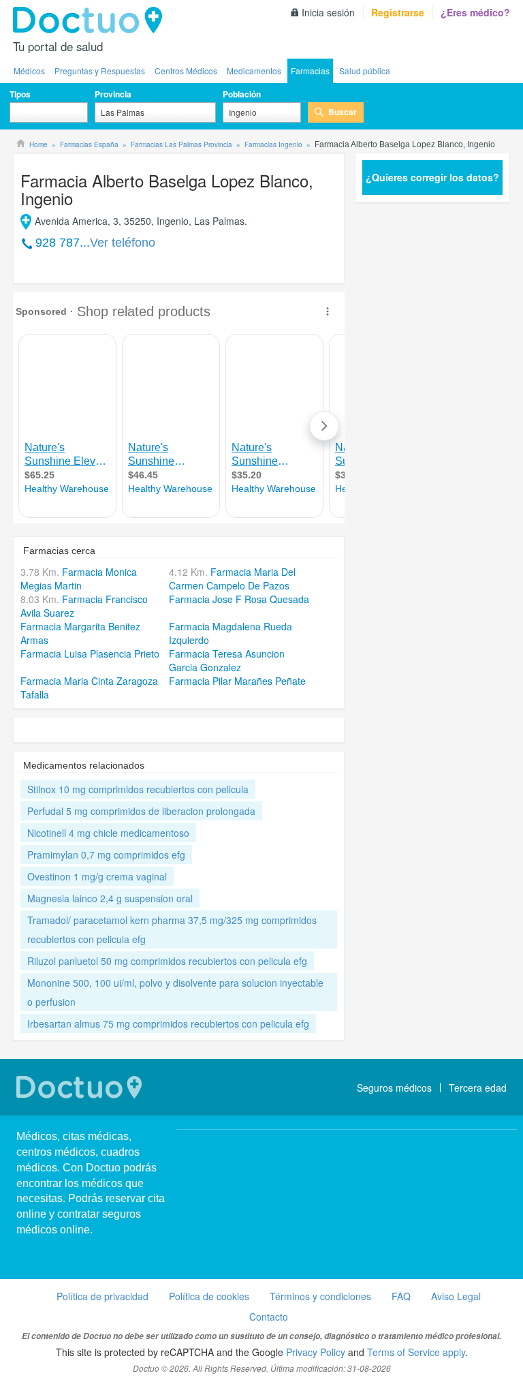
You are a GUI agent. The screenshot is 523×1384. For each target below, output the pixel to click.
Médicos (29, 70)
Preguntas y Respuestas (99, 70)
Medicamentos (254, 70)
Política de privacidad (102, 1296)
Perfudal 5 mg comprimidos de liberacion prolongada (141, 811)
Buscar (342, 112)
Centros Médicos (186, 70)
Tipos (20, 94)
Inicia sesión (328, 12)
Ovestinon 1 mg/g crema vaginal (97, 876)
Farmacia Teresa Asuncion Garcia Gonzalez (227, 660)
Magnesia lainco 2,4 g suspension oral (110, 898)
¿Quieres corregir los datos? (432, 177)
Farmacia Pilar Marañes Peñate (237, 681)
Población (242, 94)
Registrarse (397, 12)
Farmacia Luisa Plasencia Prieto (89, 653)
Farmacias (310, 70)
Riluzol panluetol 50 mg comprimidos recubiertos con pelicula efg (167, 961)
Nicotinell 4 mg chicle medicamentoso (108, 833)
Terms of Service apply (416, 1352)
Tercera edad (478, 1087)
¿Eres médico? (475, 12)
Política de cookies (209, 1296)
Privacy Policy (315, 1352)
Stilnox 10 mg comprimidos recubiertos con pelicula (138, 789)
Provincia (113, 94)
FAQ (401, 1296)
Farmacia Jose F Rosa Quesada (239, 599)
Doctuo (91, 20)
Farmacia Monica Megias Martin (78, 578)
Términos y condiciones (320, 1296)
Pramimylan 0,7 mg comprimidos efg (106, 854)
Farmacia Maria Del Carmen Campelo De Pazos (232, 578)
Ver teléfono (122, 242)
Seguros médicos (394, 1087)
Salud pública (364, 70)
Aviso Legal (456, 1296)
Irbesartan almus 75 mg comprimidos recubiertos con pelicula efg (168, 1023)
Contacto (268, 1316)
